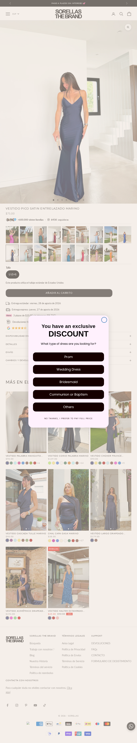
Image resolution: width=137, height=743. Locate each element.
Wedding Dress (69, 369)
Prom (68, 357)
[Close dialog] (104, 320)
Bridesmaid (69, 382)
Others (68, 407)
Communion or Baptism (68, 394)
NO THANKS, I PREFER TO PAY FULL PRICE (68, 418)
